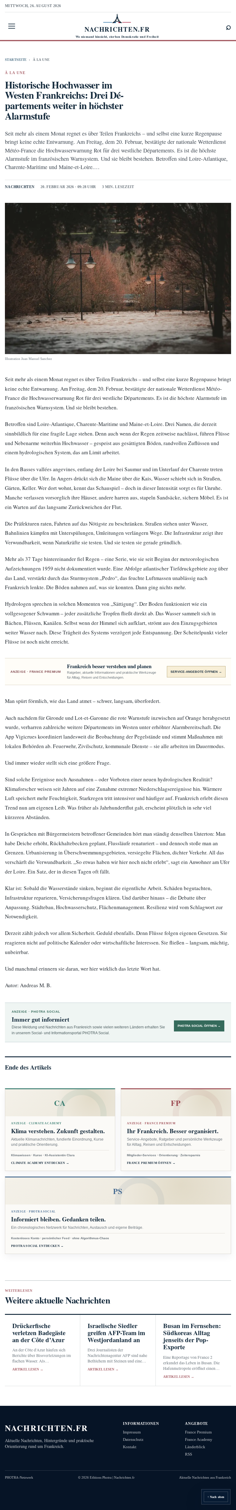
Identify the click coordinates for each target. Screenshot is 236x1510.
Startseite (15, 59)
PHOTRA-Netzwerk (19, 1477)
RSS (188, 1454)
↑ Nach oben (215, 1497)
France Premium (198, 1432)
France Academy (198, 1439)
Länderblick (195, 1447)
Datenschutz (133, 1439)
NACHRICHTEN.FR (46, 1428)
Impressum (132, 1432)
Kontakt (129, 1447)
